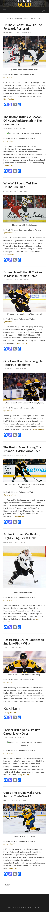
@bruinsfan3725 (10, 77)
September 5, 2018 (10, 128)
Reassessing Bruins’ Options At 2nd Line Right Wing (23, 641)
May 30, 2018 (8, 800)
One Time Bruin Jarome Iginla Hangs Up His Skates (23, 363)
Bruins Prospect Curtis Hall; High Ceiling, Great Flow (21, 536)
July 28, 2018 (8, 369)
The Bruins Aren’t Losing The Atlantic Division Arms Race (22, 449)
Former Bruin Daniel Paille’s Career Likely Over (21, 731)
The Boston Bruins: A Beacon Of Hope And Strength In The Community (22, 120)
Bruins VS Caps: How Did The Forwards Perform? (22, 26)
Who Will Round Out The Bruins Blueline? (20, 185)
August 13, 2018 (9, 280)
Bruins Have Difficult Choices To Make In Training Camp (22, 274)
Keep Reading (8, 99)
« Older (6, 885)
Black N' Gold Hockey (25, 907)
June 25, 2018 (8, 647)
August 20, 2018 (9, 191)
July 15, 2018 (8, 455)
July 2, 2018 (8, 542)
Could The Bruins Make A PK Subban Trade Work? (22, 794)
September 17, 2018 (11, 32)
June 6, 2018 (8, 737)
